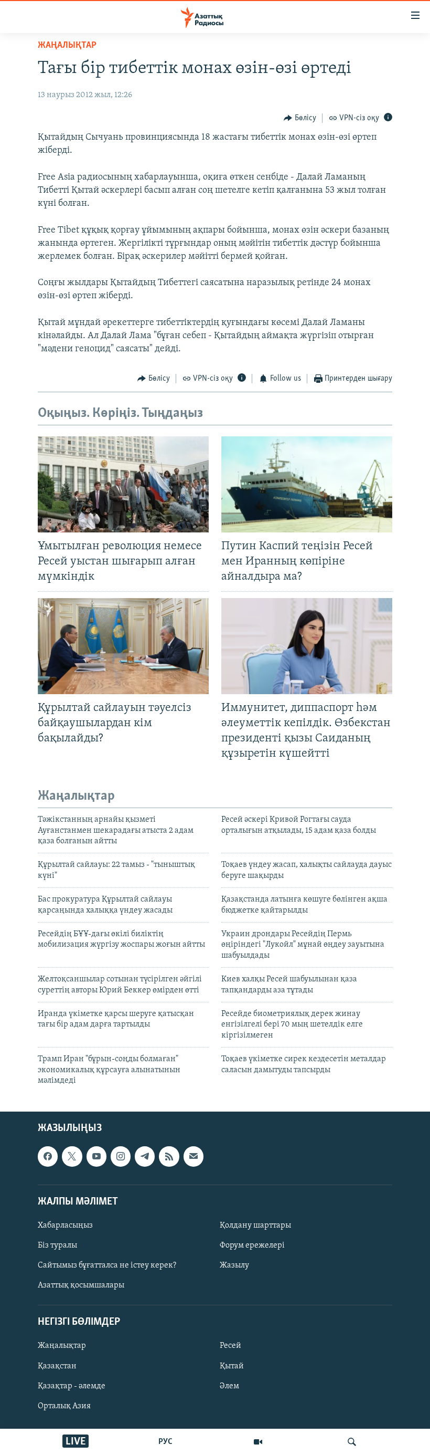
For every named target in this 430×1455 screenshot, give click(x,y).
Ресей (230, 1346)
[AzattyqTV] (258, 1442)
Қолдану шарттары (255, 1225)
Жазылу (234, 1265)
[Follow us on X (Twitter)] (72, 1157)
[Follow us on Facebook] (48, 1157)
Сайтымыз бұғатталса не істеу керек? (107, 1265)
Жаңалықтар (62, 1346)
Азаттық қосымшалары (81, 1285)
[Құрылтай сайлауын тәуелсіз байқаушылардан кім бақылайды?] (123, 646)
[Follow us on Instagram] (121, 1157)
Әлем (229, 1386)
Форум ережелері (252, 1245)
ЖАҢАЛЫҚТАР (67, 45)
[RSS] (169, 1157)
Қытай (232, 1366)
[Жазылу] (193, 1157)
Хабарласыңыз (65, 1225)
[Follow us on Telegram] (145, 1157)
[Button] (300, 118)
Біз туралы (57, 1245)
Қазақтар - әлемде (71, 1386)
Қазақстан (57, 1366)
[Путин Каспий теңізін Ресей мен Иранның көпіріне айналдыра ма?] (306, 484)
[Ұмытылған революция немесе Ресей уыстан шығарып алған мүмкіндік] (123, 484)
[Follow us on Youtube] (96, 1157)
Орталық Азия (64, 1406)
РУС (165, 1442)
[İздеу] (352, 1442)
